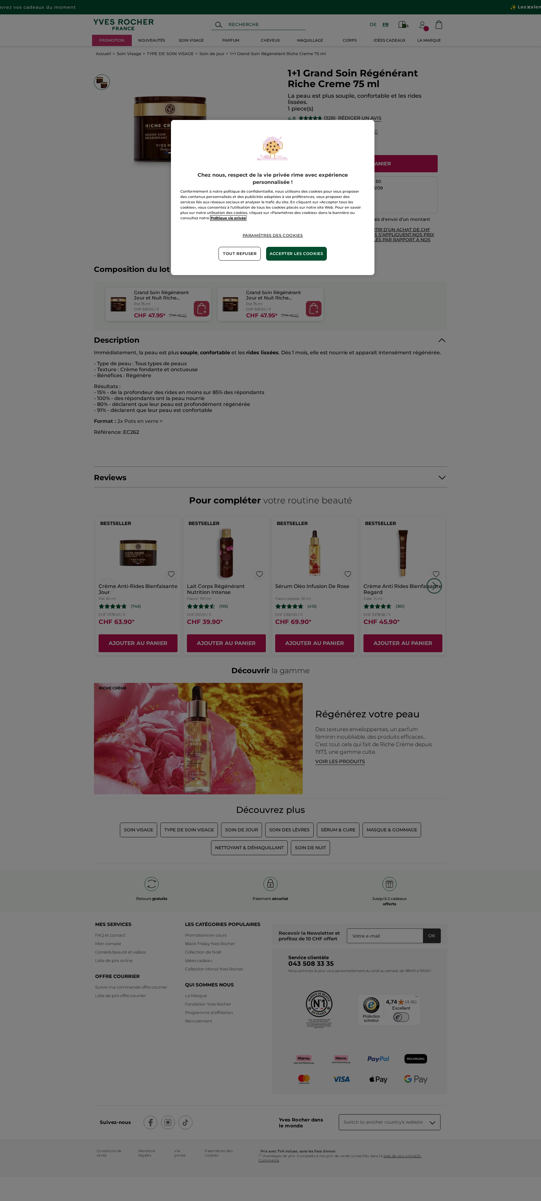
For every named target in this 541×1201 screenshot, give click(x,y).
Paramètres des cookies (273, 235)
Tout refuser (240, 253)
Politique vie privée (228, 218)
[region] (272, 197)
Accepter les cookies (296, 253)
